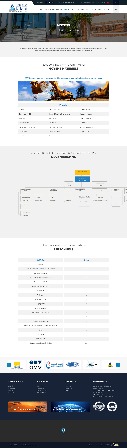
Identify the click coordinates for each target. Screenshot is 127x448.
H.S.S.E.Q (11, 392)
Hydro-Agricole (41, 392)
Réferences (68, 388)
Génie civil (40, 386)
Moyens (10, 390)
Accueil (10, 386)
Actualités (68, 386)
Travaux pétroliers (42, 390)
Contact (67, 390)
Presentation (12, 388)
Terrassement (41, 388)
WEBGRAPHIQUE (108, 445)
